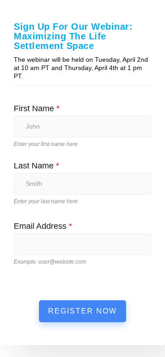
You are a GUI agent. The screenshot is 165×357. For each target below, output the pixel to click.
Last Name (36, 165)
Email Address (43, 226)
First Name (37, 108)
